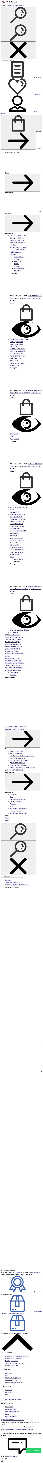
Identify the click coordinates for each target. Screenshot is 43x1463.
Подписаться (28, 1427)
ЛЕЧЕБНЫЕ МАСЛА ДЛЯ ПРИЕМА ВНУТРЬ (17, 526)
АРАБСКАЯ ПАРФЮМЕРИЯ (18, 235)
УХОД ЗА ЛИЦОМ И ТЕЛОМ (14, 637)
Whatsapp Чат (33, 1451)
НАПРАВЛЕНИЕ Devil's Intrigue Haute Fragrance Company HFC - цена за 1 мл (26, 298)
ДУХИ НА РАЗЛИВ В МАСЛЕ (18, 507)
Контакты (13, 794)
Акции (7, 820)
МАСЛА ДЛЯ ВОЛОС (16, 344)
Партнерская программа (13, 1399)
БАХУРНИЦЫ (14, 632)
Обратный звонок (18, 5)
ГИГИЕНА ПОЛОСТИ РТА (18, 765)
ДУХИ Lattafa (14, 434)
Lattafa (12, 436)
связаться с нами (14, 1272)
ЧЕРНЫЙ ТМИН (15, 512)
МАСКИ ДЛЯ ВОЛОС (16, 342)
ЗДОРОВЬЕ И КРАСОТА (17, 514)
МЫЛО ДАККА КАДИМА (17, 351)
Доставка (13, 804)
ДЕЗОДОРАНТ (14, 238)
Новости (8, 818)
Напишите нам (12, 1456)
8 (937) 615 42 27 (6, 5)
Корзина (38, 131)
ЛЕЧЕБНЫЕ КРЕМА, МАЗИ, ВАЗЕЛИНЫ (16, 545)
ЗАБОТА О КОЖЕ (20, 519)
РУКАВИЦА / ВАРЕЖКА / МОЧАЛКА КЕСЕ (23, 768)
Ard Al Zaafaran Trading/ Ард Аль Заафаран (17, 252)
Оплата (12, 806)
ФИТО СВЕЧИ (14, 540)
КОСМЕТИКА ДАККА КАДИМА (19, 339)
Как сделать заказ (16, 801)
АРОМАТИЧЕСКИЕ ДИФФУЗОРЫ (20, 630)
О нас (11, 797)
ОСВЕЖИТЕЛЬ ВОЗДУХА (18, 247)
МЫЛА (12, 509)
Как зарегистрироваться (18, 799)
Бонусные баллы (15, 811)
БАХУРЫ (12, 250)
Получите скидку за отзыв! (19, 813)
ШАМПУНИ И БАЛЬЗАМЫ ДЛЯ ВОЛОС (17, 554)
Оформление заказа (12, 1411)
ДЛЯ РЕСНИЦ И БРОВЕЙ (17, 763)
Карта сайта (9, 1407)
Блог (6, 816)
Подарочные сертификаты (18, 808)
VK (2, 1461)
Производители (10, 1409)
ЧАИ (16, 552)
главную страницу (25, 1275)
